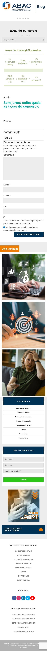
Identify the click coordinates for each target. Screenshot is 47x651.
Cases (23, 430)
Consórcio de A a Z (23, 408)
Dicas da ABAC (23, 412)
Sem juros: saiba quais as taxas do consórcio (22, 104)
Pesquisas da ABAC (23, 425)
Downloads (23, 434)
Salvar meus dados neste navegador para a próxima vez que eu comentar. (23, 222)
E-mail (7, 196)
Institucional (23, 438)
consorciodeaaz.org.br (23, 615)
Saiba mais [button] (23, 637)
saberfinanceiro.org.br (23, 619)
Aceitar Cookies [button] (33, 644)
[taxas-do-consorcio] (23, 67)
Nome (6, 185)
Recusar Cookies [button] (14, 644)
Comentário (9, 155)
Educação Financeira (23, 417)
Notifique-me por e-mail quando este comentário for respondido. (20, 228)
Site (5, 207)
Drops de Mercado (23, 421)
